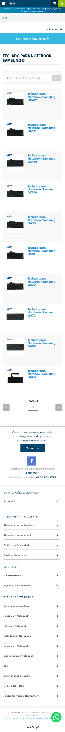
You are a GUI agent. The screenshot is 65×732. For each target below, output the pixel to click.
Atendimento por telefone (18, 525)
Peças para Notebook (16, 646)
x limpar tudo (55, 29)
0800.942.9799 (46, 477)
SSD (5, 666)
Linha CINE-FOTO (13, 686)
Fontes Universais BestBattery (21, 696)
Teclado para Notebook (17, 636)
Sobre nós (9, 501)
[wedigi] (32, 727)
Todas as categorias (18, 597)
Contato (7, 718)
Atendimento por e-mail (17, 535)
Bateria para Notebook (16, 606)
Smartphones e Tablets (17, 676)
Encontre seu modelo (32, 77)
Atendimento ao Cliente (20, 516)
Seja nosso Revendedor (17, 585)
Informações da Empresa (21, 493)
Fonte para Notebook (16, 616)
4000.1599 (32, 473)
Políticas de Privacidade (49, 718)
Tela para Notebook (15, 626)
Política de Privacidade (16, 545)
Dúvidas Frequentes (15, 555)
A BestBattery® (12, 575)
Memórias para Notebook (18, 656)
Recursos (10, 567)
